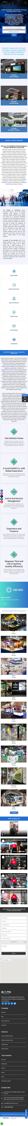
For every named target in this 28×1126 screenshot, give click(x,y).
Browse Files (14, 942)
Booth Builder (14, 275)
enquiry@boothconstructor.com (11, 1103)
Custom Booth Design (14, 76)
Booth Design (14, 316)
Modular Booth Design (14, 102)
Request (5, 603)
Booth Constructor (14, 302)
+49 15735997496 (14, 599)
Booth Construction (14, 289)
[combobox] (14, 27)
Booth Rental (14, 343)
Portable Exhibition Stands (14, 129)
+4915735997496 (8, 1107)
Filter (14, 35)
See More (14, 812)
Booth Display (14, 330)
